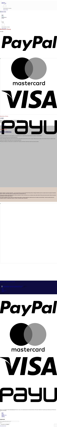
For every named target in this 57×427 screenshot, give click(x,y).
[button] (3, 2)
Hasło (1, 422)
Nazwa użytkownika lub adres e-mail (5, 421)
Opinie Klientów (4, 17)
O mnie (3, 16)
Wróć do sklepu (5, 9)
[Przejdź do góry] (0, 411)
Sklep (2, 15)
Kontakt (3, 291)
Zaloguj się (7, 424)
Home (2, 288)
